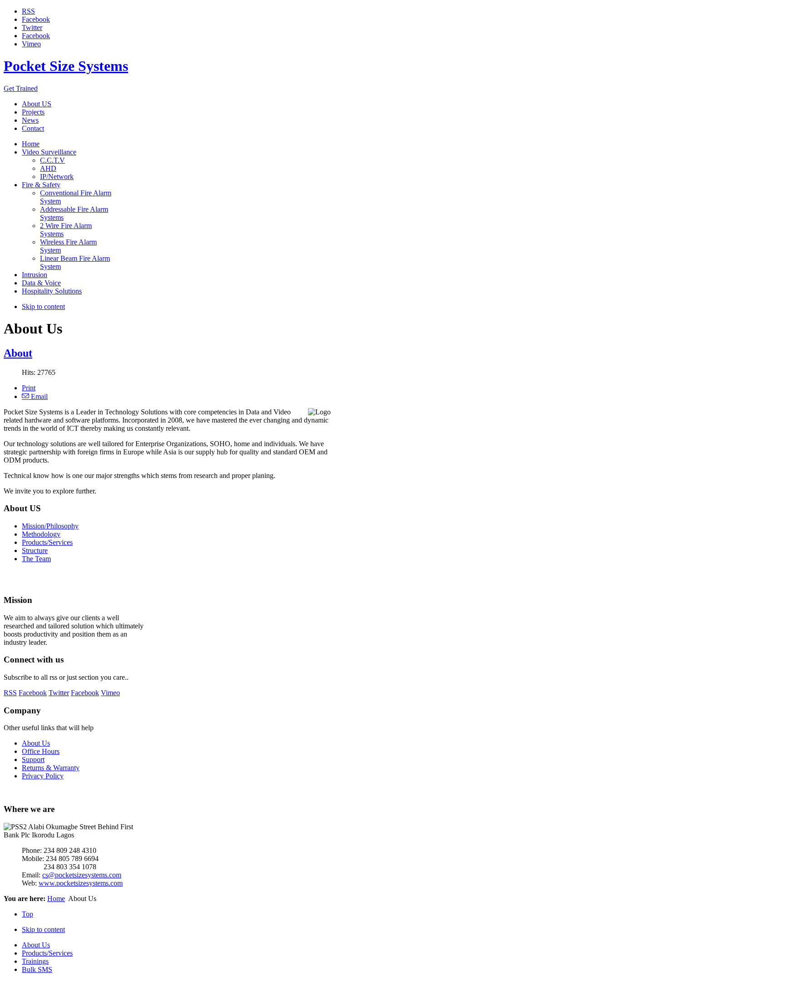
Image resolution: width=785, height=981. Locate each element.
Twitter (32, 27)
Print (28, 388)
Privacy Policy (43, 776)
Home (56, 898)
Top (27, 914)
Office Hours (41, 751)
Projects (33, 112)
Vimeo (31, 44)
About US (36, 104)
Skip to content (43, 306)
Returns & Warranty (50, 768)
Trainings (35, 961)
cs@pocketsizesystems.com (81, 875)
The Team (36, 559)
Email (38, 396)
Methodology (41, 534)
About (18, 353)
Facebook (36, 19)
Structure (35, 550)
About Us (36, 743)
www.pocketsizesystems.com (81, 883)
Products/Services (47, 542)
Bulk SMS (37, 969)
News (30, 120)
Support (33, 759)
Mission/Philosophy (50, 526)
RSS (28, 11)
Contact (33, 128)
